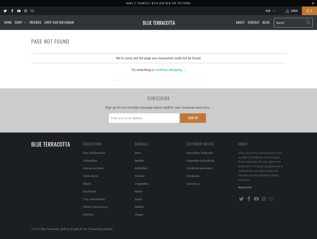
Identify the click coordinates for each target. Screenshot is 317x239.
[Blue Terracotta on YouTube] (18, 10)
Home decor (90, 176)
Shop (19, 22)
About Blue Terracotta (200, 153)
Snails (138, 199)
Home (8, 22)
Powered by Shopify (100, 229)
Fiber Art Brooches (94, 153)
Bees (138, 153)
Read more (245, 187)
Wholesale (193, 176)
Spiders (139, 206)
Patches (88, 214)
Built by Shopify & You (74, 229)
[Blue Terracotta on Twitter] (5, 10)
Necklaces (89, 191)
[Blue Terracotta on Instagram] (25, 10)
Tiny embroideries (94, 199)
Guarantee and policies (201, 160)
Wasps (139, 214)
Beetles (139, 160)
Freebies (35, 22)
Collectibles (90, 160)
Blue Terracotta (50, 229)
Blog (266, 22)
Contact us (193, 183)
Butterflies (141, 168)
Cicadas (140, 176)
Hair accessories (93, 168)
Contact (254, 22)
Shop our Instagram (59, 22)
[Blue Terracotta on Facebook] (12, 10)
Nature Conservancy (95, 206)
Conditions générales (199, 168)
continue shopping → (170, 70)
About (240, 22)
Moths (139, 191)
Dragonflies (142, 183)
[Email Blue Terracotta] (32, 10)
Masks (87, 183)
